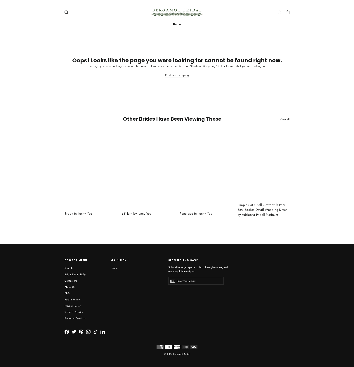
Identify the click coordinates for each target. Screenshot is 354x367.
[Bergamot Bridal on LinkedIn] (102, 331)
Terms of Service (74, 312)
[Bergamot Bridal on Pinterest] (81, 331)
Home (177, 24)
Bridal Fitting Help (75, 274)
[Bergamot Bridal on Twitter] (74, 331)
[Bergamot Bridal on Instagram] (88, 331)
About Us (70, 287)
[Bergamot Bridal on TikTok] (95, 331)
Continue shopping (177, 75)
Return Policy (72, 299)
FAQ (67, 293)
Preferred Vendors (75, 318)
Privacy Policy (73, 306)
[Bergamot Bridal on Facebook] (67, 331)
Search (68, 268)
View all (284, 119)
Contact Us (71, 281)
